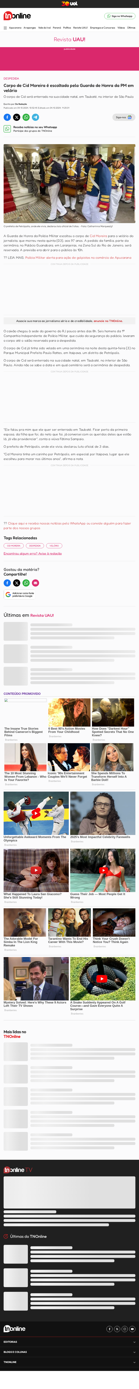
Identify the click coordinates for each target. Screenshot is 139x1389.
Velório (54, 545)
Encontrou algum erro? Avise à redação (33, 553)
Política (67, 27)
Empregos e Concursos (102, 27)
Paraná (57, 27)
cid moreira (13, 545)
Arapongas (30, 27)
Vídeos (121, 27)
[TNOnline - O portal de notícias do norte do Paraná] (17, 16)
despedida (35, 545)
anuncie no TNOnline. (108, 321)
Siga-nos (121, 117)
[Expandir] (134, 1362)
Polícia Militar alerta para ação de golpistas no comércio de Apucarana (78, 257)
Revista (69, 39)
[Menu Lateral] (5, 28)
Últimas (131, 27)
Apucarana (15, 27)
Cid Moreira (98, 236)
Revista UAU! (80, 27)
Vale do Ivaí (44, 27)
